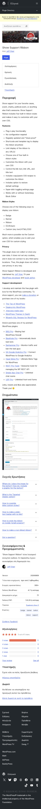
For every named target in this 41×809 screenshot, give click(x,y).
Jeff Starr (10, 51)
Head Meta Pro (12, 359)
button (35, 610)
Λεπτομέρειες (11, 66)
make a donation (29, 295)
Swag (25, 744)
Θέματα (25, 716)
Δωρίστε (25, 740)
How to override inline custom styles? (10, 504)
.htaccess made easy (15, 311)
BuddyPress (7, 764)
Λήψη (6, 57)
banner (29, 610)
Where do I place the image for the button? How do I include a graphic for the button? (15, 486)
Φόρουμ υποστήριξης (11, 678)
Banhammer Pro (12, 345)
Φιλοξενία (6, 720)
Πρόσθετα (26, 720)
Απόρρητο (6, 724)
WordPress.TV (8, 744)
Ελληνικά (12, 774)
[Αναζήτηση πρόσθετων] (26, 26)
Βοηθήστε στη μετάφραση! (27, 18)
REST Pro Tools (12, 366)
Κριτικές (8, 72)
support (35, 615)
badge (23, 610)
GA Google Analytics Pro (16, 352)
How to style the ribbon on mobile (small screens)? (13, 522)
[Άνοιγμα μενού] (37, 3)
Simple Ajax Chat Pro (14, 373)
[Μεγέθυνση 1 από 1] (36, 402)
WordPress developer (11, 278)
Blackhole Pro (11, 338)
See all (36, 660)
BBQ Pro (9, 331)
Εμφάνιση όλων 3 (32, 605)
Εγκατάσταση (10, 78)
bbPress (5, 760)
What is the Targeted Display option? (11, 495)
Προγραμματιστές (9, 740)
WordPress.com (8, 752)
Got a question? (9, 537)
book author (30, 278)
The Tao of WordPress (15, 304)
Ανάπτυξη (9, 84)
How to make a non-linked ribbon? (17, 530)
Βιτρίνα (25, 712)
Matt (4, 756)
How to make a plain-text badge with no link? (12, 513)
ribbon (28, 615)
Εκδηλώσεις (27, 736)
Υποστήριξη (9, 90)
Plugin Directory (8, 10)
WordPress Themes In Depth (18, 314)
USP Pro (9, 379)
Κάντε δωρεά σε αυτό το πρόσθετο (17, 698)
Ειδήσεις (6, 716)
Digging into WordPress (15, 307)
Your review (7, 660)
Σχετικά (5, 712)
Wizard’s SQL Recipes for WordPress (21, 317)
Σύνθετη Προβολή (10, 621)
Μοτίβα (25, 724)
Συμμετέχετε (27, 732)
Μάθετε (5, 732)
